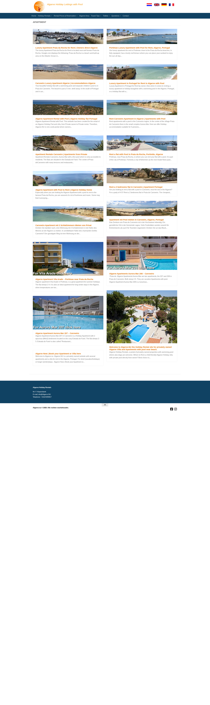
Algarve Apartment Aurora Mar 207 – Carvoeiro (57, 333)
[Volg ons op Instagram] (175, 409)
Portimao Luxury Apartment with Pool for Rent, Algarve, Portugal (139, 48)
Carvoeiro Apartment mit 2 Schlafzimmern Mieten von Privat (63, 225)
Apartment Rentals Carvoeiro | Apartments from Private (61, 154)
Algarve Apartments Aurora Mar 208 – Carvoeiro (131, 274)
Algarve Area (84, 16)
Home (34, 16)
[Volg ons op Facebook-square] (171, 409)
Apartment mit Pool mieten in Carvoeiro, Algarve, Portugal (136, 220)
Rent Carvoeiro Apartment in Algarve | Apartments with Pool (137, 119)
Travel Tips (95, 16)
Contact (126, 16)
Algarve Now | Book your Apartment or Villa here (58, 354)
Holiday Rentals (44, 16)
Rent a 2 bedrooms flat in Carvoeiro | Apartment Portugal (135, 187)
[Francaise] (172, 4)
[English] (157, 4)
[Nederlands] (150, 4)
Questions (115, 16)
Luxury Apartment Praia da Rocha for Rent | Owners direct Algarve (66, 48)
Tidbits (105, 16)
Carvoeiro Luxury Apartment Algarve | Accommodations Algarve (65, 83)
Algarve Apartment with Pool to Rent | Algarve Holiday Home (63, 190)
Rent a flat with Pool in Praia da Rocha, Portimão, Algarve (136, 154)
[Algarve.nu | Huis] (39, 6)
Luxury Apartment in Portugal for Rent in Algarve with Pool (136, 83)
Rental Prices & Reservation (65, 16)
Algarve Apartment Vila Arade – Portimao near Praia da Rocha (64, 279)
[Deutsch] (165, 4)
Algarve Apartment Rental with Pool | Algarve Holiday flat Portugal (66, 119)
